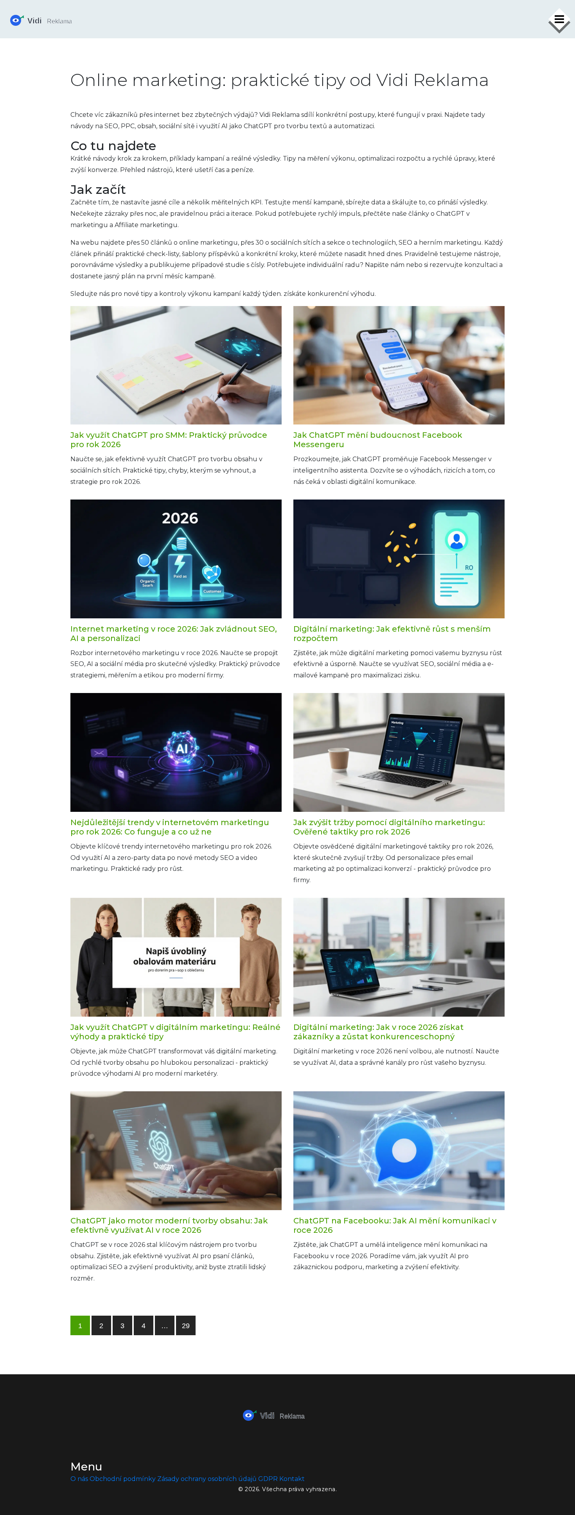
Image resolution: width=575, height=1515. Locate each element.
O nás (79, 1479)
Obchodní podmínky (123, 1479)
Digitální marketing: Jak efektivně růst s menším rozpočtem (392, 633)
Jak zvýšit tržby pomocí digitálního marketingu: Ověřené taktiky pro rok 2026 (389, 827)
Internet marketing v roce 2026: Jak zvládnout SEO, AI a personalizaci (173, 633)
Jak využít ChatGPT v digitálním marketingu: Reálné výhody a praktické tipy (175, 1032)
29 (186, 1326)
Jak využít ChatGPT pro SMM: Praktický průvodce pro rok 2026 (168, 439)
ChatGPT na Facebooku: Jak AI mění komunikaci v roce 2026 (394, 1225)
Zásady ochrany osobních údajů (207, 1479)
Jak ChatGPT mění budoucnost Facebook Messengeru (377, 439)
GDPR (268, 1479)
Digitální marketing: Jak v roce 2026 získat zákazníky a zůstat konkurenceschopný (378, 1032)
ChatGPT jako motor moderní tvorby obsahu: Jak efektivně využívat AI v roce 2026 (169, 1225)
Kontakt (292, 1479)
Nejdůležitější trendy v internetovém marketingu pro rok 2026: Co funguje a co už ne (169, 827)
